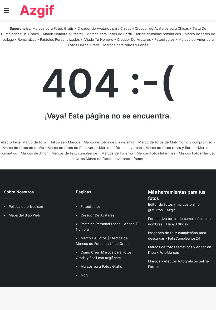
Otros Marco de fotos (94, 159)
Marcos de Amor (34, 153)
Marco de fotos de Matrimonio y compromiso (175, 142)
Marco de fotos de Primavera (71, 148)
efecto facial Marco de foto (23, 142)
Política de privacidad (26, 206)
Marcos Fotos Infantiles (156, 153)
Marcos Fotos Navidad (197, 153)
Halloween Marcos (65, 142)
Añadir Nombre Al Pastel (63, 34)
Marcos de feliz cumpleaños (75, 153)
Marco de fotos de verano (120, 148)
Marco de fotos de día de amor (109, 142)
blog (84, 275)
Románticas (27, 39)
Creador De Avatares (134, 39)
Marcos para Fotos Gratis (53, 28)
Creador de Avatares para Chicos (162, 28)
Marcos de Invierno (117, 153)
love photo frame (129, 159)
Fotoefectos (165, 39)
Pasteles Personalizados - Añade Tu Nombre (76, 39)
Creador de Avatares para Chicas (104, 28)
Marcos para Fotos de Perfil (109, 34)
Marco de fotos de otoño (23, 148)
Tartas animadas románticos (158, 34)
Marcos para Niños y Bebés (125, 45)
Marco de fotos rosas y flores (170, 148)
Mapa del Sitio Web (24, 215)
